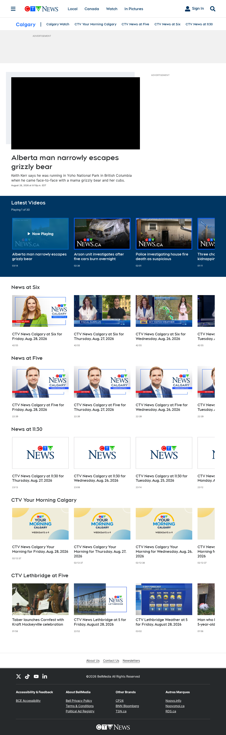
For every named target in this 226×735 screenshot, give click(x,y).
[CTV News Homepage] (41, 8)
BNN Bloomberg (127, 706)
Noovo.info (173, 700)
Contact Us (111, 660)
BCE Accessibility (28, 700)
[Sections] (13, 8)
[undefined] (40, 242)
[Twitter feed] (18, 676)
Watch (111, 9)
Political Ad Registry (80, 711)
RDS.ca (171, 711)
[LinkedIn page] (45, 676)
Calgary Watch (57, 24)
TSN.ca (121, 711)
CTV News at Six (167, 24)
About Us (93, 660)
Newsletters (131, 660)
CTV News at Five (135, 24)
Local (72, 9)
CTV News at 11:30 (199, 24)
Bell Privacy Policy (79, 700)
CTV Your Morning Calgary (95, 24)
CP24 (120, 700)
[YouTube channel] (36, 676)
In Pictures (133, 9)
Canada (92, 9)
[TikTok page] (27, 676)
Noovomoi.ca (175, 706)
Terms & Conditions (80, 706)
